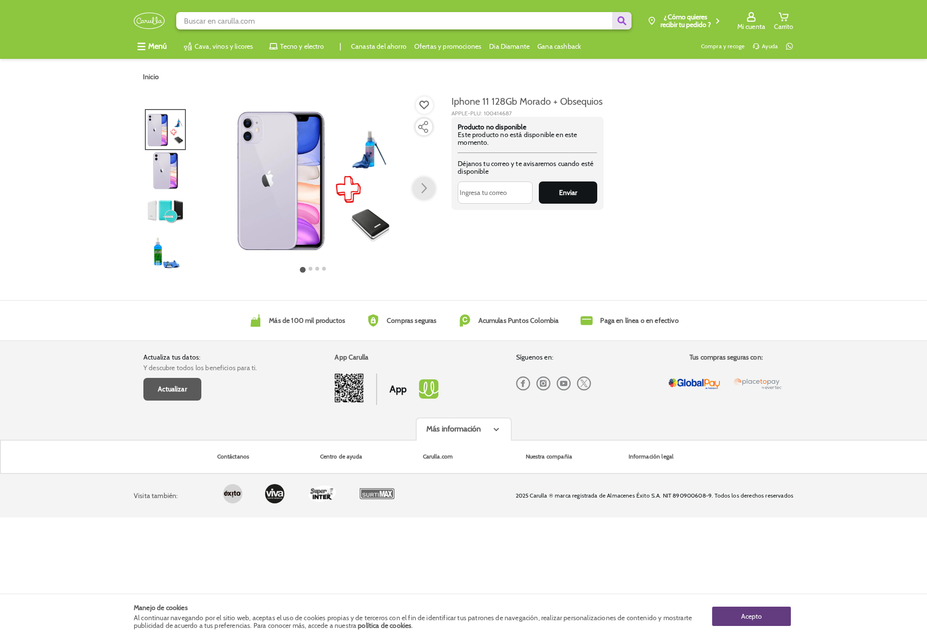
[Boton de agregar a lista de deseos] (424, 105)
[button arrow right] (423, 188)
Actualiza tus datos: (171, 357)
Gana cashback (559, 46)
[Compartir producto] (423, 127)
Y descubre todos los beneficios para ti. (200, 368)
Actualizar (172, 389)
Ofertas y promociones (447, 46)
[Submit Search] (622, 20)
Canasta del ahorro (379, 46)
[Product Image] (313, 179)
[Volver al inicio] (149, 21)
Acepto (751, 616)
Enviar (568, 192)
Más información (453, 428)
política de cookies (384, 625)
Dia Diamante (509, 46)
